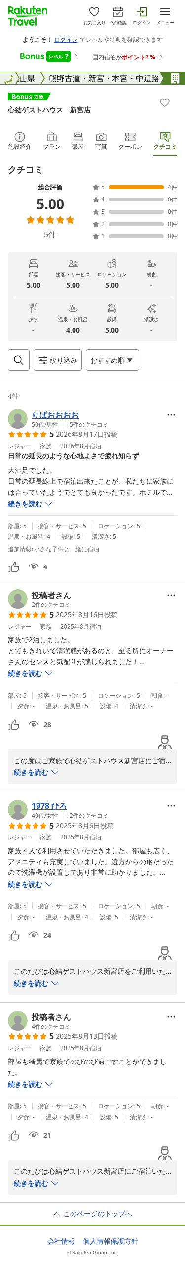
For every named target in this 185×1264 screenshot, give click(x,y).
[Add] (164, 102)
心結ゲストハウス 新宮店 (49, 109)
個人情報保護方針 (110, 1241)
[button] (58, 419)
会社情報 (61, 1241)
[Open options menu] (171, 415)
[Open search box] (19, 360)
